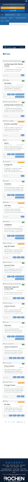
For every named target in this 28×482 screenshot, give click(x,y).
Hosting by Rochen (14, 481)
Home (2, 15)
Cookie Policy (23, 469)
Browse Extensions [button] (10, 15)
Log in (2, 21)
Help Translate (16, 470)
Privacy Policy (16, 469)
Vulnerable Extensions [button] (21, 18)
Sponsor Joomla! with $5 (6, 470)
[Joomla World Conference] (14, 47)
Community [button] (3, 18)
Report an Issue (24, 470)
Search (18, 15)
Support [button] (11, 18)
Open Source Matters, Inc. (15, 474)
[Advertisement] (14, 442)
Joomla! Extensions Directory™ (14, 4)
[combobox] (18, 24)
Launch (12, 10)
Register (7, 21)
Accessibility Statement (7, 469)
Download (13, 8)
